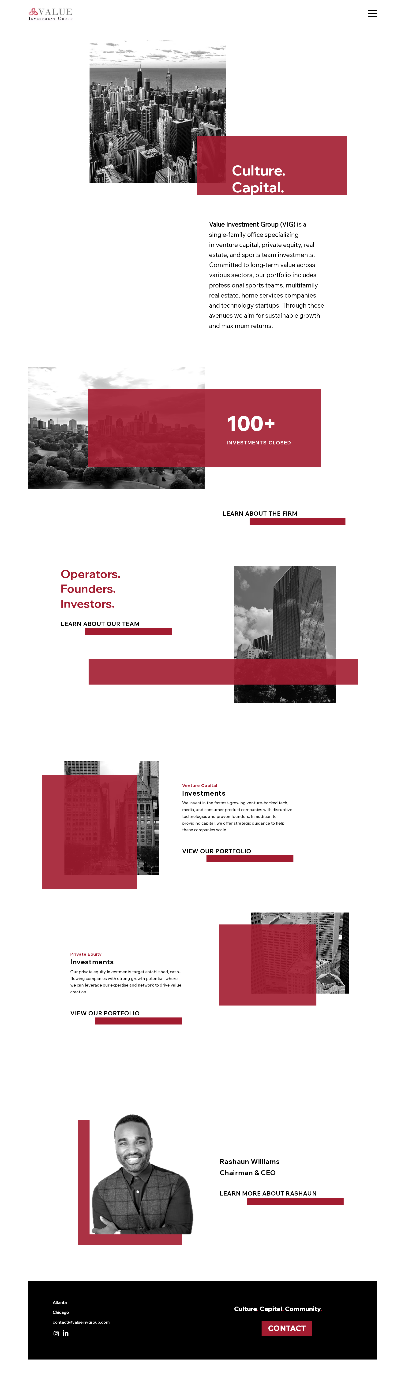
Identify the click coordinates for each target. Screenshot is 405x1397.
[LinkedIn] (65, 1333)
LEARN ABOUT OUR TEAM (100, 623)
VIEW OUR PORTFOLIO (216, 851)
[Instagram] (56, 1333)
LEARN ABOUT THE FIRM (260, 513)
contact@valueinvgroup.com (81, 1322)
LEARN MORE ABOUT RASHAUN (268, 1193)
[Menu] (372, 13)
